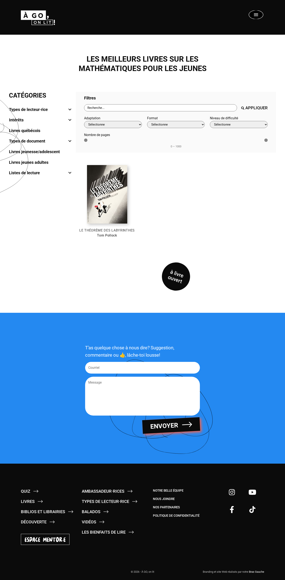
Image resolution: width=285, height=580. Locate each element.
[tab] (40, 109)
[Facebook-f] (231, 509)
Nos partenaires (166, 507)
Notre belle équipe (168, 490)
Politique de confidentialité (176, 516)
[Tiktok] (252, 509)
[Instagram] (231, 492)
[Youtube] (252, 492)
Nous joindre (164, 499)
